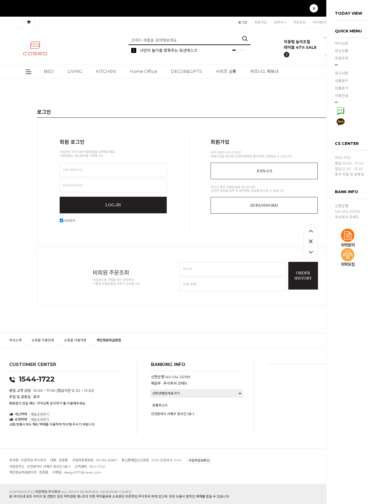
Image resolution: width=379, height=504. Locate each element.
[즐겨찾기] (28, 22)
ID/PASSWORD (264, 205)
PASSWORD (73, 185)
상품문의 (341, 80)
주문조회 (341, 58)
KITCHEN (106, 71)
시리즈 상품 (226, 71)
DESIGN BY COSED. (116, 492)
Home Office (143, 71)
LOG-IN (113, 205)
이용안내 (341, 95)
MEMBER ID (73, 170)
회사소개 (15, 340)
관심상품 (341, 50)
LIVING (74, 71)
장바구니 (280, 22)
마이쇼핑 (341, 43)
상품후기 (341, 88)
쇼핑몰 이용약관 (75, 340)
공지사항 (341, 73)
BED (49, 71)
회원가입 (260, 22)
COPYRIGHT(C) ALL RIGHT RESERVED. (54, 492)
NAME (188, 269)
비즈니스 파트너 (264, 71)
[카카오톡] (340, 121)
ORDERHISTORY (303, 275)
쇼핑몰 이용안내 (43, 340)
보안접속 (69, 220)
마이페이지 (320, 22)
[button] (305, 11)
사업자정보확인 (199, 461)
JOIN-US (264, 171)
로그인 (242, 22)
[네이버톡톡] (340, 110)
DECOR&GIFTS (186, 71)
